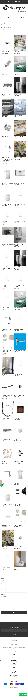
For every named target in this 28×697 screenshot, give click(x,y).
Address (14, 645)
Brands (14, 659)
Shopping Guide (14, 661)
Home (2, 14)
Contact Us (14, 673)
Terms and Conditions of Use (14, 665)
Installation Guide (14, 660)
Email (2, 583)
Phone (14, 643)
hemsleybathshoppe (17, 686)
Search (14, 654)
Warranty (14, 664)
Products (14, 671)
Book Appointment (14, 675)
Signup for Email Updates (14, 623)
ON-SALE (14, 678)
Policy (14, 663)
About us (14, 657)
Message (3, 594)
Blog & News (14, 672)
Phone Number (4, 589)
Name (2, 578)
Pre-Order (14, 676)
